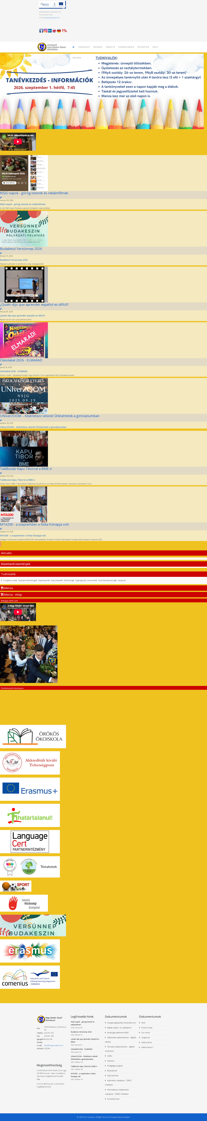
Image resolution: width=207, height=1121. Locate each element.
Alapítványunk (43, 580)
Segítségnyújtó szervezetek (85, 580)
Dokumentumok (125, 47)
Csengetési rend (9, 580)
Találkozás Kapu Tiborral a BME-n (26, 468)
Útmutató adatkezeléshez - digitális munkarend (120, 1049)
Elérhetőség (68, 580)
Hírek (143, 1023)
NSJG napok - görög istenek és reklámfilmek (34, 193)
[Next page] (0, 545)
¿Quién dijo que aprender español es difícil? (34, 304)
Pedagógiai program (115, 1066)
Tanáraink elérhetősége (27, 580)
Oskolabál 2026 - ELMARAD (21, 360)
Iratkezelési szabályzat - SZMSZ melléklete (118, 1082)
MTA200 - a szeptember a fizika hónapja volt (34, 524)
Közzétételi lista (113, 1099)
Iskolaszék (121, 580)
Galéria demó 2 (147, 1047)
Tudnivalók (83, 47)
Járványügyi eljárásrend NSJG (118, 1032)
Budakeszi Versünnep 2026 (21, 248)
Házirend (110, 1061)
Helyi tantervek (112, 1075)
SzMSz (109, 1056)
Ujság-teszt (145, 1037)
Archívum (77, 58)
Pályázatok (142, 47)
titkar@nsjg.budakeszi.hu (52, 18)
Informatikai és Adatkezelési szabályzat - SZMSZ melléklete (117, 1092)
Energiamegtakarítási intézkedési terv (121, 1023)
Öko (154, 47)
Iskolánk (97, 47)
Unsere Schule (146, 1028)
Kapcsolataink (56, 580)
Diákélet (109, 47)
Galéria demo (146, 1042)
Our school (145, 1032)
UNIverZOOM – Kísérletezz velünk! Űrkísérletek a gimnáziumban (49, 416)
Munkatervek (112, 1071)
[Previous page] (0, 542)
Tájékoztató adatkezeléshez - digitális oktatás (120, 1039)
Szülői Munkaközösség (107, 580)
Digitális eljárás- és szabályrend (119, 1028)
